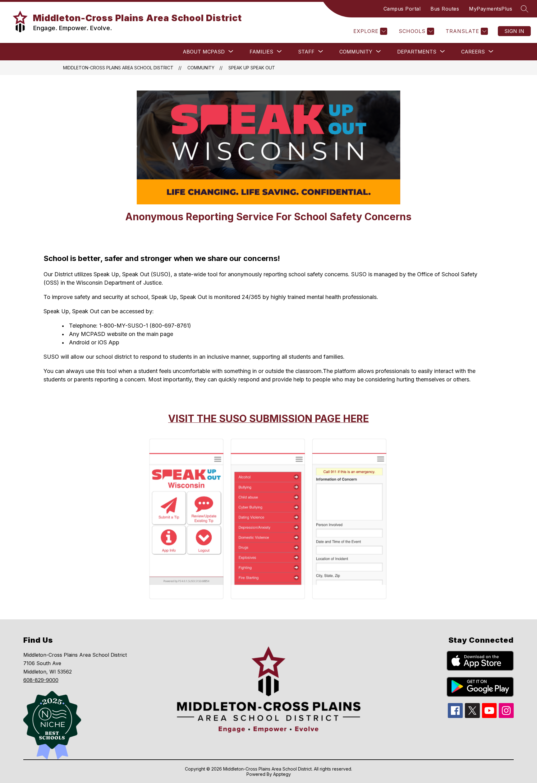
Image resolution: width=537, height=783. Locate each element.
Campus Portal (402, 9)
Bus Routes (444, 9)
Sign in (514, 31)
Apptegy (282, 774)
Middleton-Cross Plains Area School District (118, 67)
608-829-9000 (40, 680)
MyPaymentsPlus (490, 9)
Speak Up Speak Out (251, 67)
